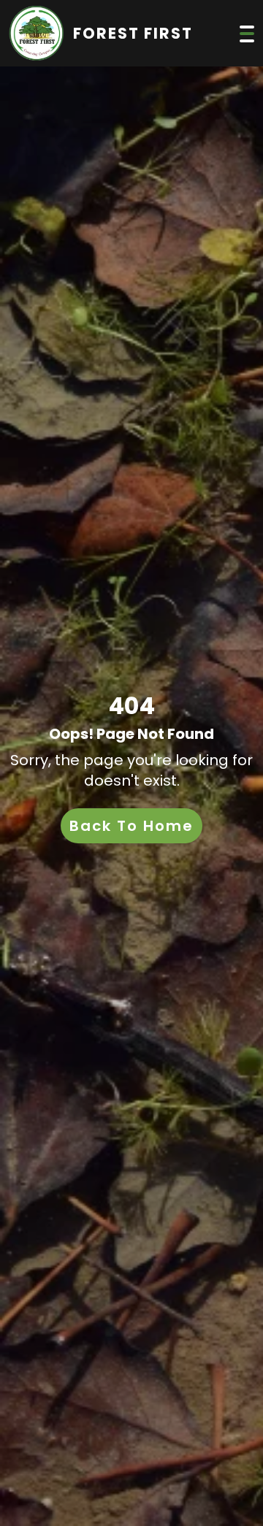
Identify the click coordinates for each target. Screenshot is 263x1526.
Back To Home (131, 826)
